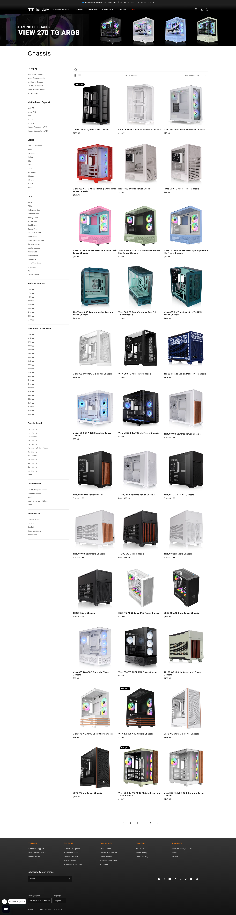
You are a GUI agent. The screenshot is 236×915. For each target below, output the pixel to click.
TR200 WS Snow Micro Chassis (89, 554)
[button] (62, 9)
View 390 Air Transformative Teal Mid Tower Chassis (183, 313)
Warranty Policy (71, 853)
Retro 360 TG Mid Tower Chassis (135, 188)
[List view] (79, 75)
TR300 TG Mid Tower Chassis (179, 494)
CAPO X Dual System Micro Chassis (91, 129)
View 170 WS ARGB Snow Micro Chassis (93, 734)
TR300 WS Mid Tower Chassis (88, 494)
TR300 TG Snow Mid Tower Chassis (136, 494)
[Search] (75, 69)
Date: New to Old (191, 75)
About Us (140, 849)
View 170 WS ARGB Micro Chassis (135, 734)
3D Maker (104, 864)
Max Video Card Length (40, 328)
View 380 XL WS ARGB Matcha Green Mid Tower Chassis (139, 794)
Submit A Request (72, 849)
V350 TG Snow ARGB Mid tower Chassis (184, 129)
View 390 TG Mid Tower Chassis (134, 374)
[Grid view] (74, 75)
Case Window (34, 483)
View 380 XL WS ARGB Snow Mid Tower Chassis (184, 794)
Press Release (106, 857)
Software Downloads (73, 864)
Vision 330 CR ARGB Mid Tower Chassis (138, 433)
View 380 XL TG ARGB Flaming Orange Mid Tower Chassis (94, 190)
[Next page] (157, 823)
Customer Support (36, 849)
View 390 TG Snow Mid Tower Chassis (92, 374)
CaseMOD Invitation (108, 853)
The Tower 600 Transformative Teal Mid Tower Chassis (93, 313)
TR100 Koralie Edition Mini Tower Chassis (185, 374)
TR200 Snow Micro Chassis (178, 554)
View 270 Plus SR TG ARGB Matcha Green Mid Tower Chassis (139, 251)
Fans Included (35, 423)
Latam (175, 857)
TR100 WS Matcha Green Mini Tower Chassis (182, 673)
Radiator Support (36, 283)
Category (32, 68)
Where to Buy (142, 857)
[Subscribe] (69, 879)
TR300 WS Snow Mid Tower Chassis (182, 434)
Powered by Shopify (54, 909)
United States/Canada (182, 849)
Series (31, 140)
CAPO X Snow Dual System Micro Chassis (139, 129)
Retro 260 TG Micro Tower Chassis (181, 188)
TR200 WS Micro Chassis (131, 554)
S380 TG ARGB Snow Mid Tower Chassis (139, 613)
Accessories (34, 513)
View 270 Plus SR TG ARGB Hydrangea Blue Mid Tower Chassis (186, 251)
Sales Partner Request (37, 853)
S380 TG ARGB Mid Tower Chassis (181, 613)
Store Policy (141, 853)
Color (30, 196)
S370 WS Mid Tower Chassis (87, 793)
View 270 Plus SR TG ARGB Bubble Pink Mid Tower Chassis (95, 251)
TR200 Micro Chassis (84, 613)
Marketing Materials (108, 861)
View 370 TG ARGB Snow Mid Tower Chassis (91, 673)
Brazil (174, 853)
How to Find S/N (71, 857)
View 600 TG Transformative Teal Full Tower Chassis (137, 313)
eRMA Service (70, 861)
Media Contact (34, 857)
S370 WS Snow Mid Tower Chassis (181, 734)
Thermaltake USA (40, 909)
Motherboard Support (39, 102)
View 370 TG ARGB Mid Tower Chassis (137, 672)
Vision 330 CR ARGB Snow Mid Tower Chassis (92, 434)
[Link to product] (95, 104)
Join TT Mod (105, 849)
